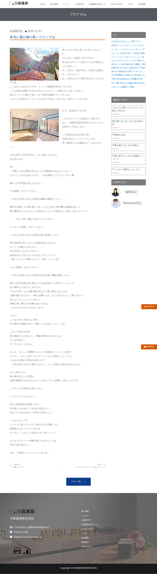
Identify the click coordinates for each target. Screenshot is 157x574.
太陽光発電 (134, 68)
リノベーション (136, 57)
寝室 (130, 75)
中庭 (140, 60)
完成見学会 (123, 71)
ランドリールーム (119, 57)
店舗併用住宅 (126, 79)
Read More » (116, 114)
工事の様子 (139, 75)
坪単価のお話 (118, 134)
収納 (129, 64)
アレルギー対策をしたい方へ (126, 169)
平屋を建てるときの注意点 (125, 145)
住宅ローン (117, 64)
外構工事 (116, 67)
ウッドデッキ (135, 45)
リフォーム (129, 60)
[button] (78, 482)
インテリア (122, 45)
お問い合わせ (86, 546)
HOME (43, 4)
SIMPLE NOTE (117, 4)
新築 (137, 78)
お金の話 (117, 41)
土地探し (139, 64)
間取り (128, 86)
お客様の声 (79, 4)
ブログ (130, 4)
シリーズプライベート (128, 49)
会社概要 (141, 4)
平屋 (115, 78)
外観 (125, 68)
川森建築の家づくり (97, 4)
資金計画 (136, 82)
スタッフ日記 (135, 53)
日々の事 (117, 83)
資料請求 (85, 542)
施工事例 (54, 4)
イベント (66, 4)
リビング (116, 60)
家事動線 (120, 75)
